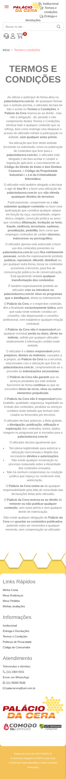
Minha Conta (10, 590)
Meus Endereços (13, 595)
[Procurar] (59, 27)
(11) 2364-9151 (15, 671)
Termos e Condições (15, 636)
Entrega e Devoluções (16, 631)
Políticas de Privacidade (17, 641)
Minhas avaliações (14, 606)
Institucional (10, 625)
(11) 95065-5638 (15, 682)
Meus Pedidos (11, 600)
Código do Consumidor (16, 647)
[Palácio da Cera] (27, 8)
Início (6, 50)
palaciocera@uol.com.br (20, 688)
